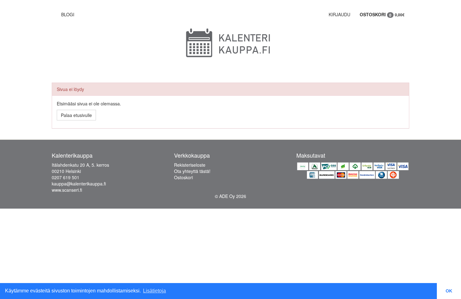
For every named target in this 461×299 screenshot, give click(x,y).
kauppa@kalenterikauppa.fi (79, 183)
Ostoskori (382, 14)
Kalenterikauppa (72, 155)
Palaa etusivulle (76, 115)
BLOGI (67, 14)
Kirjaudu (339, 14)
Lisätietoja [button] (154, 290)
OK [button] (449, 290)
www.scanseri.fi (67, 190)
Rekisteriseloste (189, 165)
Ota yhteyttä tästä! (192, 171)
